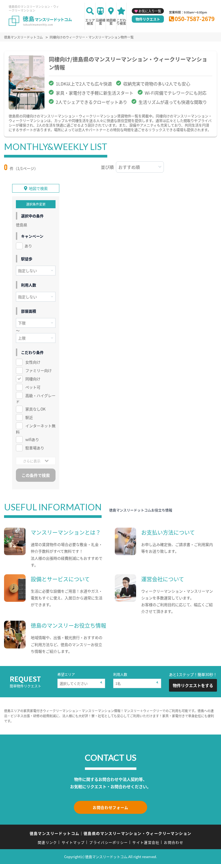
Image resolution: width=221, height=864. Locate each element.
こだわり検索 (121, 22)
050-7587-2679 (195, 19)
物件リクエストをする (193, 685)
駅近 (29, 417)
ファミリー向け (38, 370)
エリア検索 (90, 22)
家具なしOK (35, 409)
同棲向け (32, 378)
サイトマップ (73, 842)
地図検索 (111, 22)
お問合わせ (173, 842)
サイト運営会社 (145, 842)
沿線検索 (100, 22)
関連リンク (47, 842)
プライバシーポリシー (108, 842)
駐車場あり (34, 447)
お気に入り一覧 (150, 11)
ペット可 (32, 387)
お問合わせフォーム (110, 807)
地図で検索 (38, 188)
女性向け (32, 362)
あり (28, 245)
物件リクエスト (148, 19)
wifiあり (32, 439)
